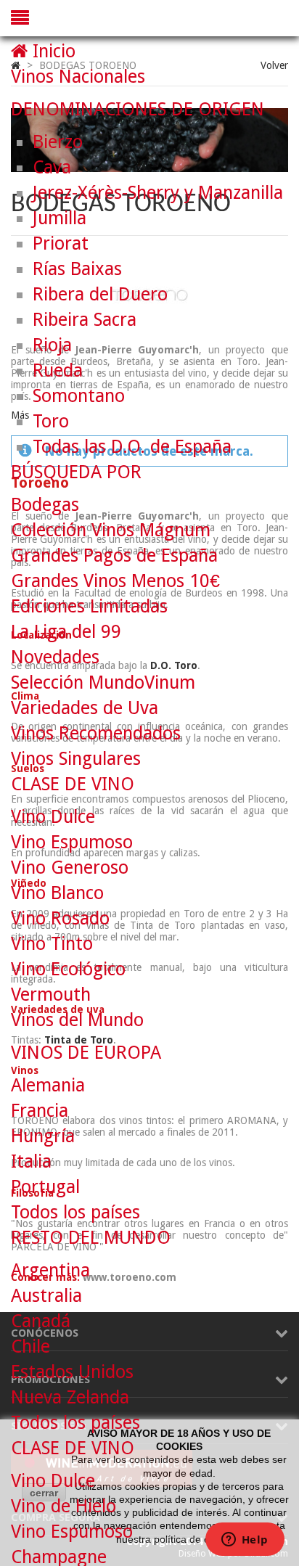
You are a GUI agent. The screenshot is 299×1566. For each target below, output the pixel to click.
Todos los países (75, 1212)
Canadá (40, 1321)
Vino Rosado (60, 918)
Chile (30, 1346)
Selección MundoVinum (103, 682)
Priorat (61, 243)
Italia (31, 1161)
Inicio (51, 51)
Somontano (79, 395)
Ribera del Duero (100, 294)
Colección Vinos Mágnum (110, 530)
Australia (46, 1295)
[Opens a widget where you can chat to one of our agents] (244, 1540)
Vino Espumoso (72, 842)
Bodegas (45, 504)
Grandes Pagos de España (114, 555)
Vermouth (51, 994)
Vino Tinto (52, 943)
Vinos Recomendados (96, 733)
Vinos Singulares (76, 758)
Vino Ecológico (68, 969)
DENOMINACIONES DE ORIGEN (137, 109)
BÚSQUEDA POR (76, 472)
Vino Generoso (69, 867)
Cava (52, 167)
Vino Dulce (53, 816)
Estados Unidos (72, 1371)
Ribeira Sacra (84, 319)
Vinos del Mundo (77, 1019)
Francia (39, 1110)
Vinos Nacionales (78, 76)
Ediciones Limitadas (89, 606)
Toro (51, 421)
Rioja (52, 345)
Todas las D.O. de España (132, 446)
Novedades (55, 657)
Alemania (48, 1085)
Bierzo (58, 141)
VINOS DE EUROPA (86, 1052)
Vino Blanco (57, 892)
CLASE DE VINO (72, 784)
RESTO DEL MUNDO (91, 1237)
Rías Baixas (77, 268)
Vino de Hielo (63, 1506)
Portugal (45, 1186)
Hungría (43, 1136)
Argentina (50, 1270)
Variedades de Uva (84, 707)
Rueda (58, 370)
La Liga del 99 (66, 631)
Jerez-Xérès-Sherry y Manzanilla (158, 192)
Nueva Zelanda (70, 1397)
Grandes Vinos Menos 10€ (115, 580)
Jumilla (59, 218)
